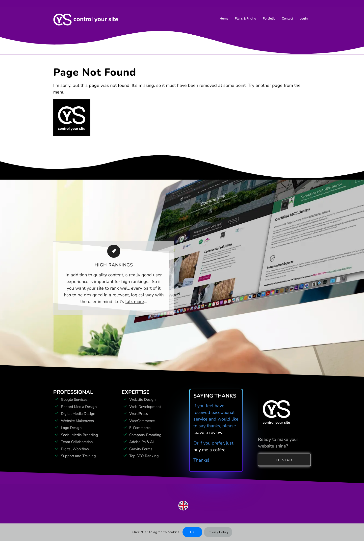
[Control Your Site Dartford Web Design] (85, 19)
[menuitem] (224, 18)
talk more (134, 302)
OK (192, 532)
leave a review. (208, 432)
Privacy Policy (218, 532)
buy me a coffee (209, 450)
